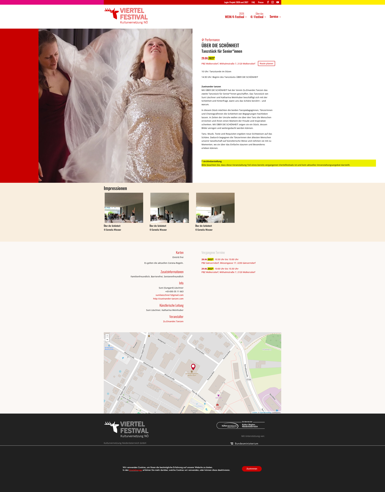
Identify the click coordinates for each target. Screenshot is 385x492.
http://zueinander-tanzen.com (168, 298)
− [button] (107, 339)
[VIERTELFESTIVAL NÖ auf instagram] (272, 3)
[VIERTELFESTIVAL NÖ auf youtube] (277, 3)
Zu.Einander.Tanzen (173, 321)
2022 (211, 58)
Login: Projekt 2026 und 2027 (236, 2)
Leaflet (254, 412)
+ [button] (107, 335)
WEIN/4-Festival (234, 15)
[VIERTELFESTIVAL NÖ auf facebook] (268, 3)
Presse (260, 2)
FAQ (253, 2)
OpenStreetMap (265, 412)
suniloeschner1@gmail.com (169, 295)
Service (274, 16)
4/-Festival (256, 15)
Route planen (266, 63)
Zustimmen (251, 468)
